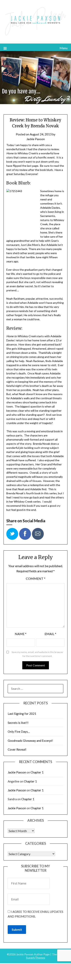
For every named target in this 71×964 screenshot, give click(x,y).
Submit (17, 929)
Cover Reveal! (17, 749)
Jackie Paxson (35, 139)
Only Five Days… (19, 731)
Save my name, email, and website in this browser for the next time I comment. (37, 654)
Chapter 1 (37, 772)
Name (20, 634)
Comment (35, 578)
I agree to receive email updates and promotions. (35, 914)
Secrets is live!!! (18, 722)
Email (50, 634)
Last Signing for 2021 (22, 713)
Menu (63, 48)
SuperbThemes (35, 957)
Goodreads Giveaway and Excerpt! (30, 740)
